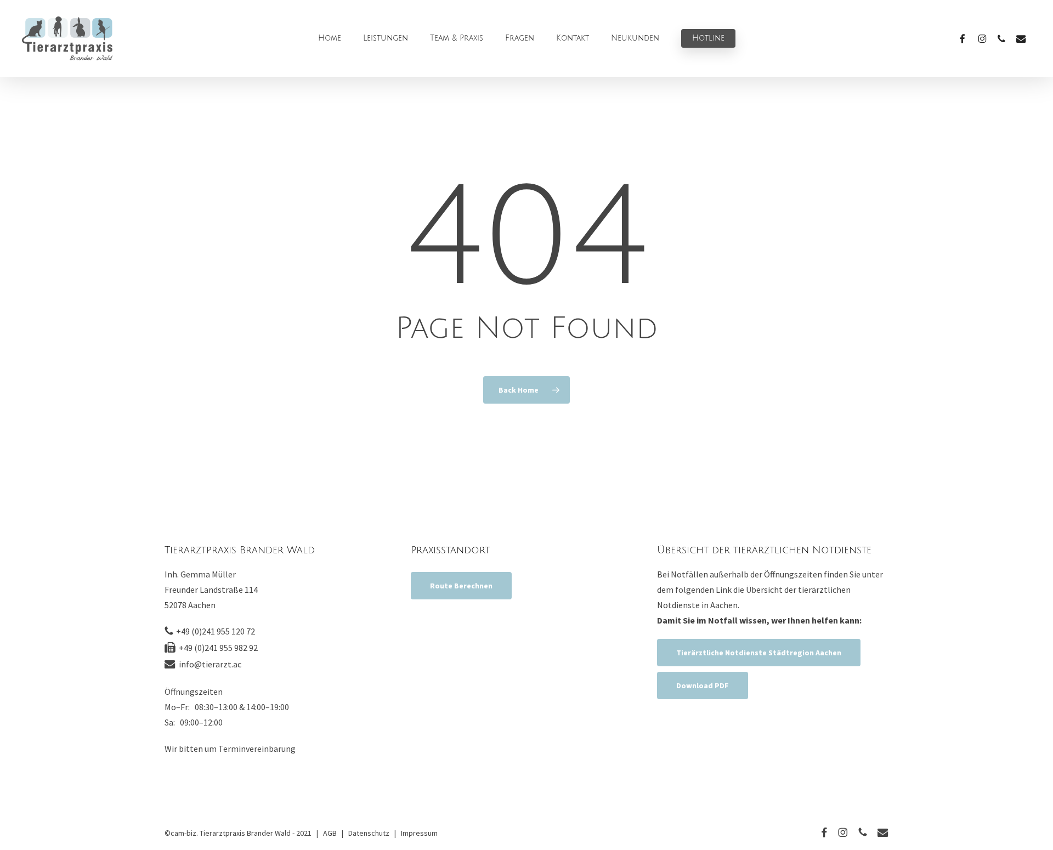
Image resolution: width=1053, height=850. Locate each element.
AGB (330, 833)
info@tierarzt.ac (210, 664)
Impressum (419, 833)
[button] (461, 585)
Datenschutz (368, 833)
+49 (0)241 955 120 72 (215, 631)
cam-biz (183, 833)
